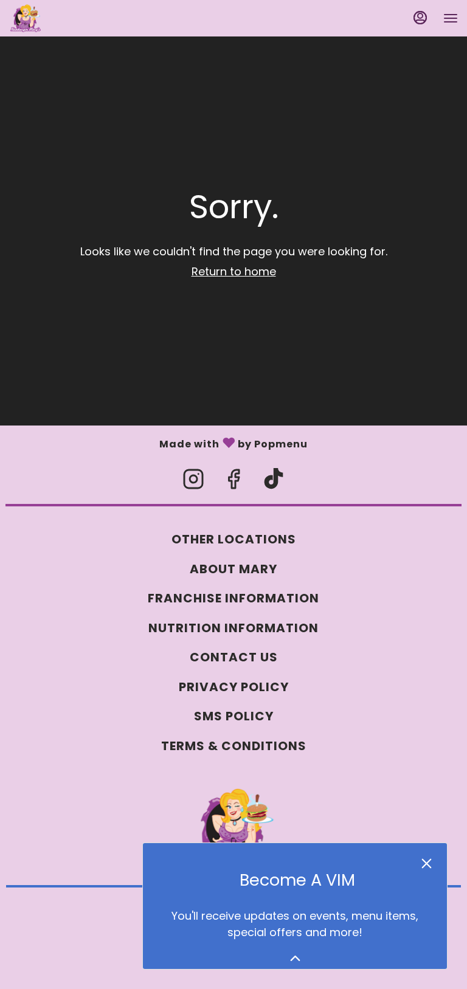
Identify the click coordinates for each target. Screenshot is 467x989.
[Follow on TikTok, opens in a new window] (274, 482)
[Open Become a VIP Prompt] (295, 958)
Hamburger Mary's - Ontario (233, 826)
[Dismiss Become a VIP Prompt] (426, 863)
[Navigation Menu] (450, 18)
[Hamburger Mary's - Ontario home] (64, 18)
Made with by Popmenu (154, 442)
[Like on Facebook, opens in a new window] (233, 482)
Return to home (234, 271)
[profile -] (420, 17)
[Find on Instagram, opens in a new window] (193, 482)
